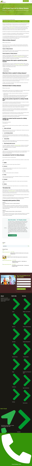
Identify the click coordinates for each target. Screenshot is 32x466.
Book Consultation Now (12, 235)
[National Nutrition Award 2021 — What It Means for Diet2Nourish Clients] (7, 260)
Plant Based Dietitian (17, 145)
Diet (23, 21)
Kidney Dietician (12, 27)
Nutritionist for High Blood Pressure (18, 56)
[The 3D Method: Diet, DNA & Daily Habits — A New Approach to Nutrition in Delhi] (7, 264)
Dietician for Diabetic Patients (19, 64)
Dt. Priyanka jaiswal (13, 21)
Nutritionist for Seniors (12, 190)
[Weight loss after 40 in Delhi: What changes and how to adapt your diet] (5, 257)
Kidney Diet (26, 21)
